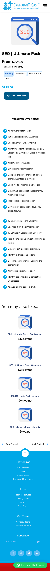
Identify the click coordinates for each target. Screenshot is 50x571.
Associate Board (23, 525)
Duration (8, 67)
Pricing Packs (23, 498)
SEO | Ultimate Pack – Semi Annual (25, 334)
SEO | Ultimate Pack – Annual (25, 396)
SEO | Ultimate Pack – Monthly (25, 427)
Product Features (23, 495)
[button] (30, 565)
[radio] (9, 74)
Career (23, 471)
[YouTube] (13, 553)
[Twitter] (29, 553)
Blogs (23, 502)
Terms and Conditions (23, 479)
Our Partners (23, 468)
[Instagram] (21, 553)
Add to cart (19, 95)
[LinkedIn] (37, 553)
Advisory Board (23, 522)
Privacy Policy (23, 475)
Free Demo (23, 506)
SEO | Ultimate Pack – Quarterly (25, 365)
